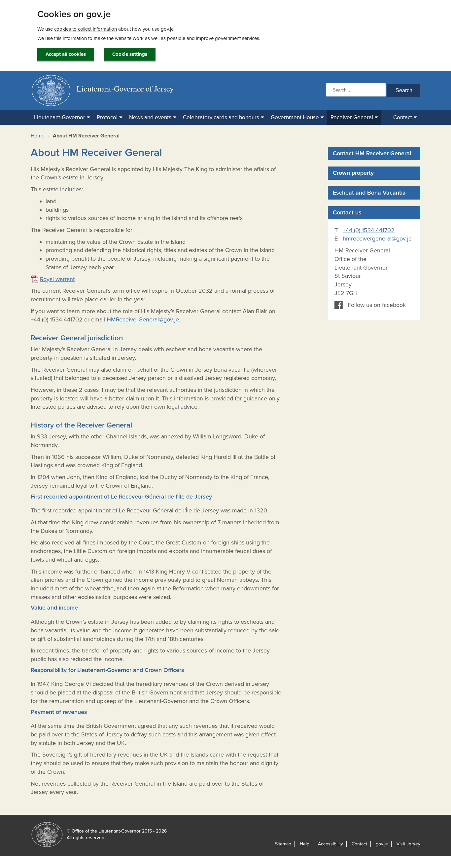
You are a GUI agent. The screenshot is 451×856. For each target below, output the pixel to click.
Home (38, 135)
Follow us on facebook (377, 305)
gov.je (382, 844)
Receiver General (351, 117)
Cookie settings (129, 54)
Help (304, 844)
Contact (402, 117)
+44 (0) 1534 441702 (369, 230)
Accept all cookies (66, 54)
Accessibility (330, 844)
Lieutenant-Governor (59, 117)
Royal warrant (57, 279)
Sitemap (283, 844)
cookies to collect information (85, 29)
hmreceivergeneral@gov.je (377, 238)
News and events (150, 117)
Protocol (107, 117)
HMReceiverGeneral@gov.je (143, 319)
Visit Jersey (408, 844)
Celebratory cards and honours (221, 117)
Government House (295, 117)
